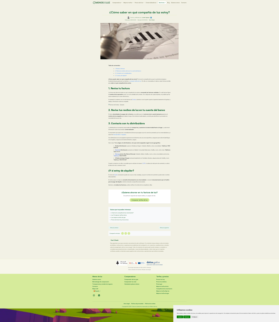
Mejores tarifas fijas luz (162, 291)
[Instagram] (93, 295)
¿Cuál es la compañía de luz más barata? (122, 213)
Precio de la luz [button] (139, 2)
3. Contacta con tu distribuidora (123, 73)
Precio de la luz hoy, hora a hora (119, 219)
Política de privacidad (137, 303)
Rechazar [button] (187, 317)
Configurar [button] (194, 317)
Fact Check (151, 20)
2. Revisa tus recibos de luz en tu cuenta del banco (128, 71)
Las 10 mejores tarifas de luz (119, 215)
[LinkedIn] (99, 295)
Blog (168, 2)
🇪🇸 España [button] (97, 291)
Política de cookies (150, 303)
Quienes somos (175, 2)
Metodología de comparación (100, 281)
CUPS (143, 163)
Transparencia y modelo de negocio (102, 284)
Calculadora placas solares (131, 284)
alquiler (116, 174)
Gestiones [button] (162, 2)
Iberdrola (117, 150)
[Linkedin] (129, 233)
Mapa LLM (95, 288)
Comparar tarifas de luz (139, 200)
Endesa (134, 99)
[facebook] (122, 233)
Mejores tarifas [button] (128, 2)
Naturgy (117, 154)
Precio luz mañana (161, 281)
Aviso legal (127, 303)
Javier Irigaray (146, 17)
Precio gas (159, 284)
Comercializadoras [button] (151, 2)
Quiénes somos (96, 279)
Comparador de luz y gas (131, 279)
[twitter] (125, 233)
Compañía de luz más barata (164, 288)
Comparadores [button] (116, 2)
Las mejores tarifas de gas (118, 217)
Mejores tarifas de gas (162, 293)
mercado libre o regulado (119, 134)
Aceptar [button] (180, 317)
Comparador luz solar (130, 281)
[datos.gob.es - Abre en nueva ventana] (155, 263)
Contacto (184, 2)
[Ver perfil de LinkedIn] (151, 17)
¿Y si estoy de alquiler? (121, 75)
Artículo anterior (114, 227)
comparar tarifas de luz (135, 81)
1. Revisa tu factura (120, 68)
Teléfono (116, 155)
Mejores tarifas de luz (162, 286)
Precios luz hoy (160, 279)
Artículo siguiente (164, 227)
